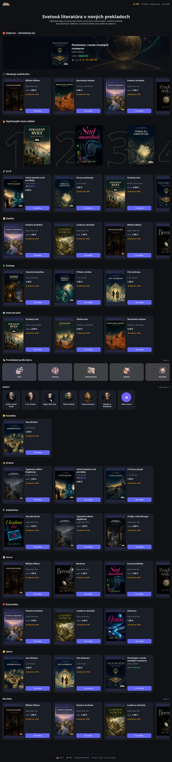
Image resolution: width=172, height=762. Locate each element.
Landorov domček (85, 224)
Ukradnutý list (33, 516)
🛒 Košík (166, 4)
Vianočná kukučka (35, 272)
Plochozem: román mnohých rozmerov (137, 659)
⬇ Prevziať (139, 688)
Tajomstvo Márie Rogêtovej (34, 470)
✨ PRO (136, 4)
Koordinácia (32, 422)
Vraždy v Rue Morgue (137, 516)
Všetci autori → (164, 387)
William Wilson (32, 80)
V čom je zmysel (135, 469)
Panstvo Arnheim (135, 80)
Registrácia (155, 4)
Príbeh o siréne (84, 272)
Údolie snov (82, 319)
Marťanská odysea (85, 80)
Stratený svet (133, 177)
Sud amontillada (135, 563)
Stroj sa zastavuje (84, 177)
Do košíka (37, 111)
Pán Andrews (133, 272)
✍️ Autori (60, 757)
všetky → (166, 360)
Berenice (80, 563)
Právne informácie (82, 757)
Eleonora (131, 610)
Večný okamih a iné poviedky (35, 179)
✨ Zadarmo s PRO (32, 94)
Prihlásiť (144, 4)
